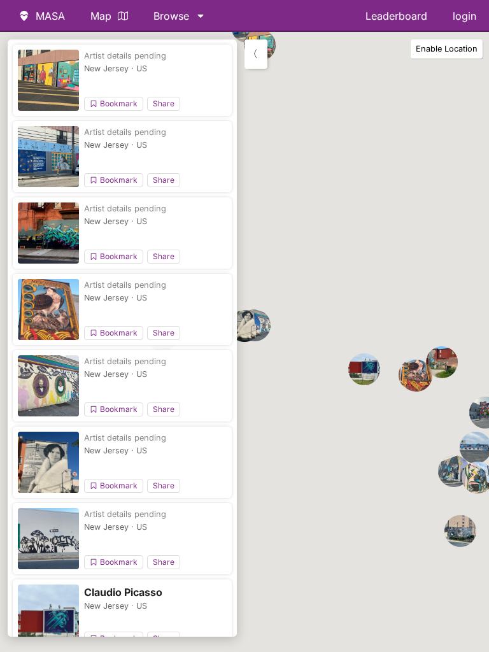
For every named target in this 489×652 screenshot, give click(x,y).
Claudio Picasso (123, 592)
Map (100, 16)
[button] (416, 376)
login (464, 16)
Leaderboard (396, 16)
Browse (171, 16)
